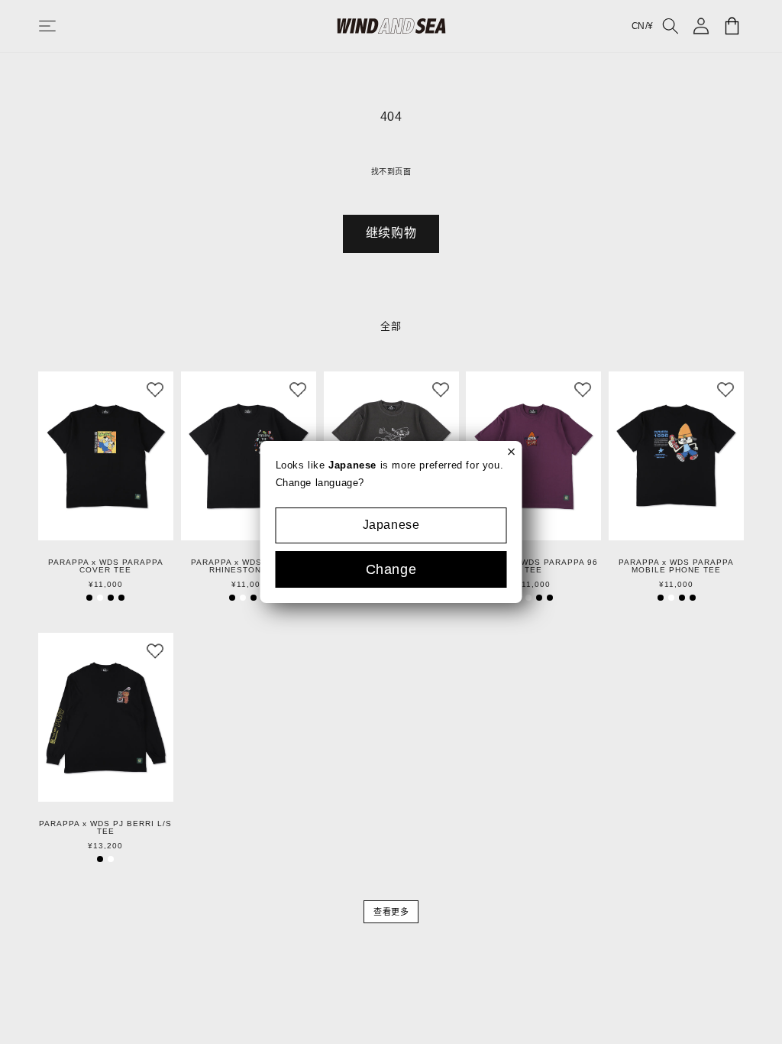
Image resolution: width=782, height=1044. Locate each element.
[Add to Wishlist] (155, 389)
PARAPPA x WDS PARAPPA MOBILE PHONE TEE (676, 566)
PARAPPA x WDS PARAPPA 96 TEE (534, 566)
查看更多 (391, 911)
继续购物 (391, 232)
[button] (62, 26)
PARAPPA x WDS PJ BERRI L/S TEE (105, 827)
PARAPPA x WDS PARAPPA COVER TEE (105, 566)
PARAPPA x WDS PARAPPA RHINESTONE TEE (248, 566)
